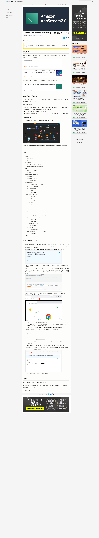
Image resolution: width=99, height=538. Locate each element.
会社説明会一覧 (79, 139)
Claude (37, 4)
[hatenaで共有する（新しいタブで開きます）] (64, 38)
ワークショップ (39, 35)
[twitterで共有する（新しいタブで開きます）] (68, 38)
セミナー (54, 4)
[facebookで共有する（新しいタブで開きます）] (66, 38)
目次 (7, 14)
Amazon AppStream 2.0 (28, 35)
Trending (31, 4)
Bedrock (41, 4)
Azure (51, 4)
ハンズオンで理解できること (11, 10)
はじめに (7, 9)
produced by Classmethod (19, 1)
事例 (66, 4)
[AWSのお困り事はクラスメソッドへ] (46, 404)
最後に (7, 17)
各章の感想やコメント (10, 15)
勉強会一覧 (79, 142)
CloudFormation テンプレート (45, 246)
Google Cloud (46, 4)
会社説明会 (59, 4)
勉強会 (63, 4)
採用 (68, 4)
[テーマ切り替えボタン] (92, 1)
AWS (35, 4)
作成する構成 (9, 12)
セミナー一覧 (79, 136)
